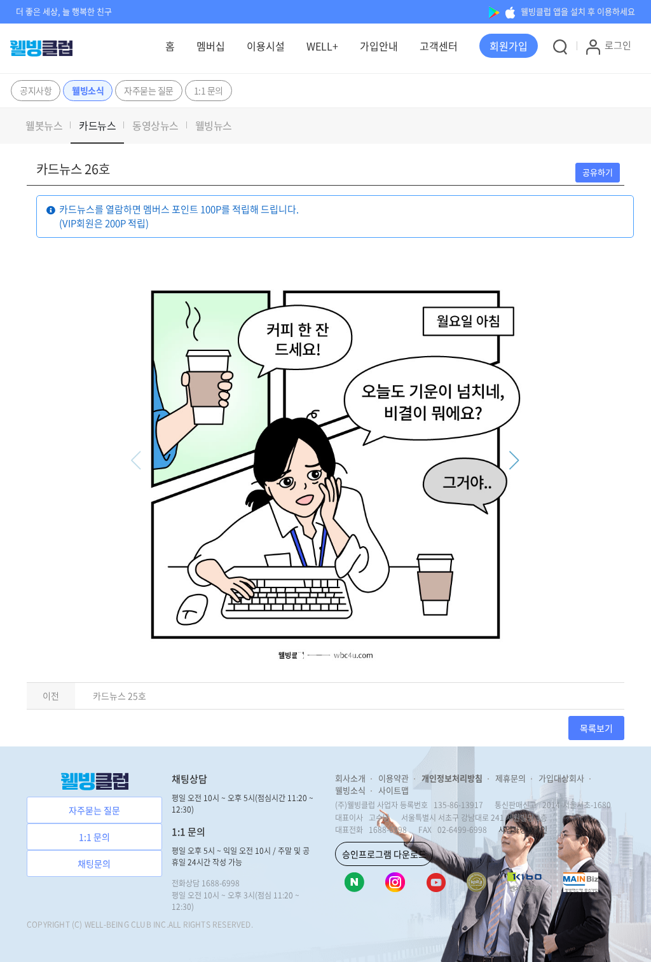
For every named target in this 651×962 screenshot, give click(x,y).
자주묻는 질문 (149, 90)
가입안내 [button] (379, 45)
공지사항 (35, 90)
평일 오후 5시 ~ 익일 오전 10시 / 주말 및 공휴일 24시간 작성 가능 (241, 856)
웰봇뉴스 (43, 125)
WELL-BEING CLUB (118, 924)
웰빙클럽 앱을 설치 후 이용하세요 (577, 11)
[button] (509, 46)
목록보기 (596, 728)
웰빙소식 (88, 90)
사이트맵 (393, 790)
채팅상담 (189, 779)
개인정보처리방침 (452, 778)
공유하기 (597, 172)
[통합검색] (560, 46)
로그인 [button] (618, 45)
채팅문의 (94, 863)
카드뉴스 (97, 125)
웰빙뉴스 (213, 125)
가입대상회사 (561, 778)
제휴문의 (510, 778)
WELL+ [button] (322, 45)
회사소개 (350, 778)
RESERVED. (232, 924)
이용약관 (393, 778)
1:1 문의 (208, 90)
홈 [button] (170, 45)
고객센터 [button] (439, 45)
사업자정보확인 (522, 829)
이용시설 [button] (266, 45)
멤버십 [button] (210, 45)
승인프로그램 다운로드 (384, 854)
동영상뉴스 (155, 125)
